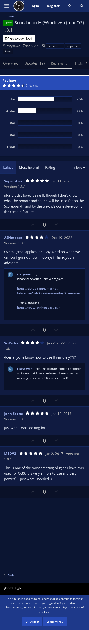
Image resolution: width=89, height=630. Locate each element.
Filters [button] (78, 167)
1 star (10, 146)
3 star (10, 123)
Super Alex (13, 181)
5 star (10, 99)
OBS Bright (14, 588)
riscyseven (13, 46)
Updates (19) (34, 63)
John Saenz (13, 413)
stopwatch (72, 46)
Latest (8, 167)
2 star (10, 134)
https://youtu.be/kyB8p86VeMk (38, 308)
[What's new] (70, 6)
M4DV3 (10, 453)
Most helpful (29, 167)
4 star (10, 111)
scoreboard (55, 46)
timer (7, 51)
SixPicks (11, 343)
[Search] (82, 6)
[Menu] (6, 6)
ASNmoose (13, 237)
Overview (10, 63)
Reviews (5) (59, 63)
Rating (50, 167)
